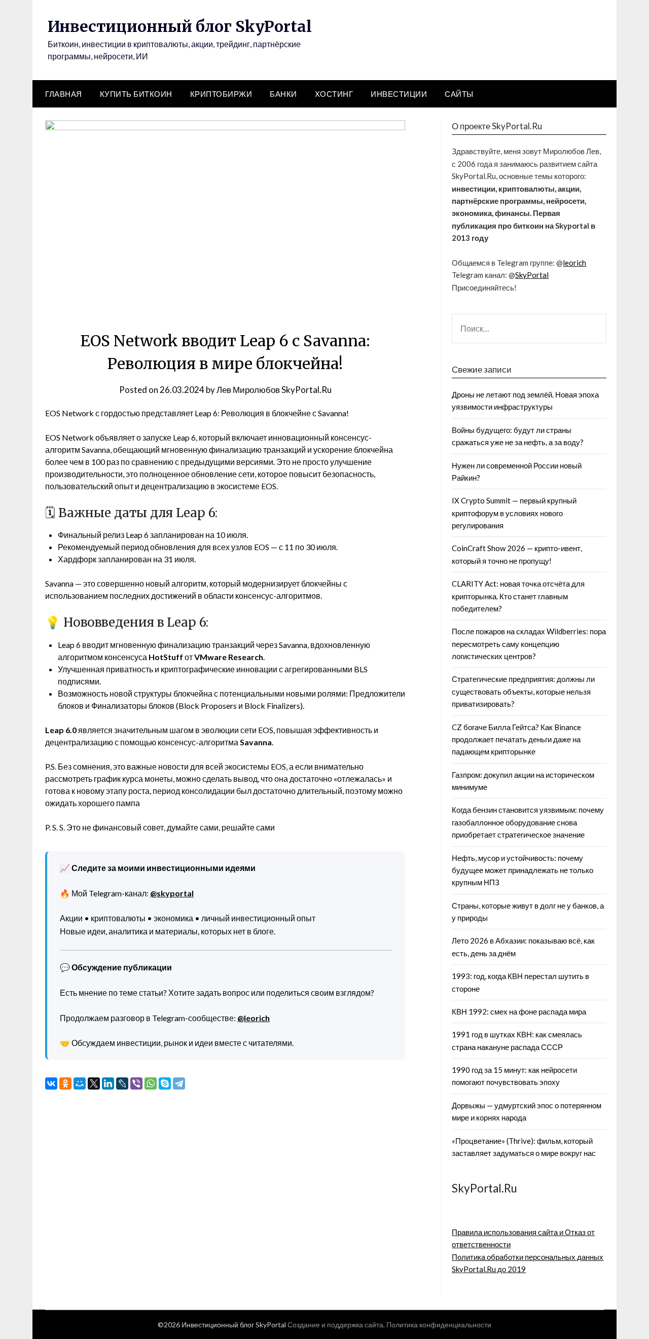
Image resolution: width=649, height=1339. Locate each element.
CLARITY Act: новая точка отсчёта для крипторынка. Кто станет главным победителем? (518, 596)
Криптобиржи (221, 93)
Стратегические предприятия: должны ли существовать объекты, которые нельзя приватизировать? (523, 691)
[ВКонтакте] (51, 1083)
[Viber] (136, 1083)
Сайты (459, 93)
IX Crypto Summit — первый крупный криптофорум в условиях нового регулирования (514, 513)
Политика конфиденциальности (438, 1324)
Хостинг (334, 93)
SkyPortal (532, 274)
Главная (63, 93)
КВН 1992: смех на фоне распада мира (519, 1011)
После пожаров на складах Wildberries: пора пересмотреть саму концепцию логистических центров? (529, 644)
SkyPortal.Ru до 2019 (489, 1269)
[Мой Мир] (80, 1083)
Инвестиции (399, 93)
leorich (574, 262)
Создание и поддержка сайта (335, 1324)
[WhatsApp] (151, 1083)
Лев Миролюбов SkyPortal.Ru (274, 389)
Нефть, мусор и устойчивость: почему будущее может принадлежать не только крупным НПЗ (522, 870)
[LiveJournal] (122, 1083)
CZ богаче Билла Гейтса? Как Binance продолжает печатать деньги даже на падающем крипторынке (516, 739)
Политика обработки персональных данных (527, 1256)
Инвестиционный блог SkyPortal (180, 26)
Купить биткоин (136, 93)
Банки (283, 93)
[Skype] (165, 1083)
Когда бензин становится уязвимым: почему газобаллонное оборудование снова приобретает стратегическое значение (528, 822)
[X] (94, 1083)
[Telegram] (179, 1083)
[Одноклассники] (65, 1083)
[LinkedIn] (108, 1083)
